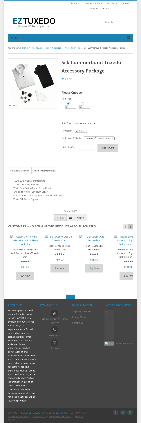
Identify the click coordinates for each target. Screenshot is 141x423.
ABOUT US (94, 9)
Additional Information (45, 170)
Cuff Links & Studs (71, 138)
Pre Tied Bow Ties (72, 47)
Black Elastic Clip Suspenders (94, 247)
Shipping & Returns (82, 311)
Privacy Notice (79, 317)
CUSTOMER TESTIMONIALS (118, 3)
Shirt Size (66, 123)
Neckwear (56, 47)
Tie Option (67, 130)
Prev (61, 218)
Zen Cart (61, 412)
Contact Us (77, 322)
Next (80, 218)
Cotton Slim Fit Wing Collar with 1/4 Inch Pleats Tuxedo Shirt (25, 253)
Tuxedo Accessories (40, 47)
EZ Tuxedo (34, 412)
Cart (106, 9)
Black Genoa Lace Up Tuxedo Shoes (59, 247)
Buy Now (25, 275)
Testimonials (77, 412)
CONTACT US (74, 3)
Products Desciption (19, 170)
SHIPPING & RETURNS (93, 3)
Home (25, 47)
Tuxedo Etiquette (18, 416)
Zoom (14, 106)
